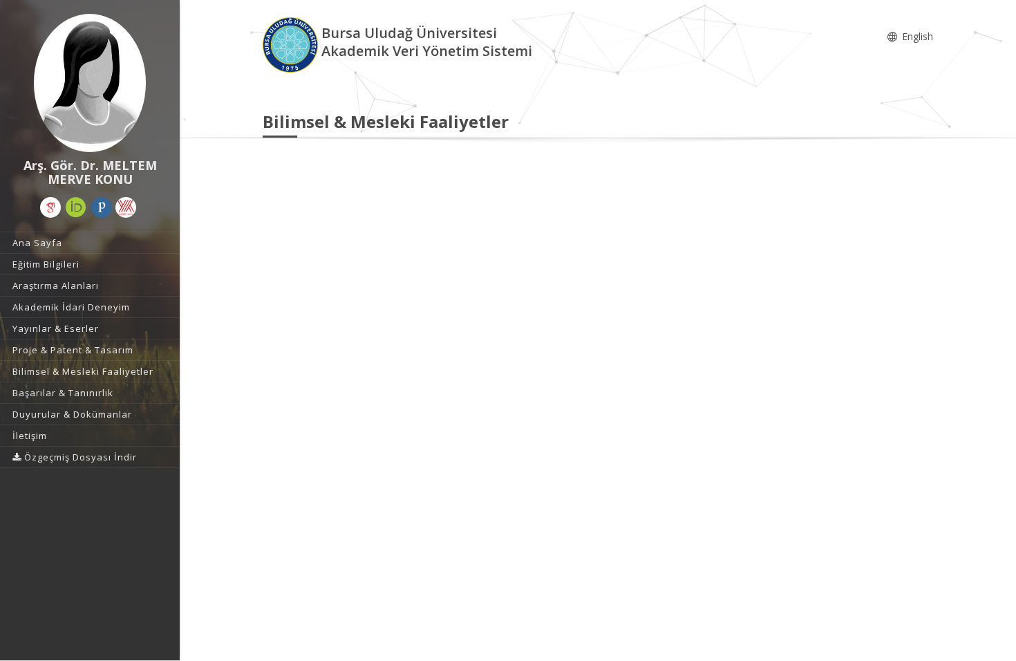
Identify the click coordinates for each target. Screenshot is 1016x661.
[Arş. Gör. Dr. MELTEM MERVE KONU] (90, 83)
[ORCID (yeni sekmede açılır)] (76, 207)
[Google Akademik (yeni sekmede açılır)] (50, 207)
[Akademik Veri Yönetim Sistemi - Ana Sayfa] (292, 43)
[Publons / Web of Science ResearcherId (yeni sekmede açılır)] (101, 207)
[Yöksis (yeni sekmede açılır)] (125, 207)
